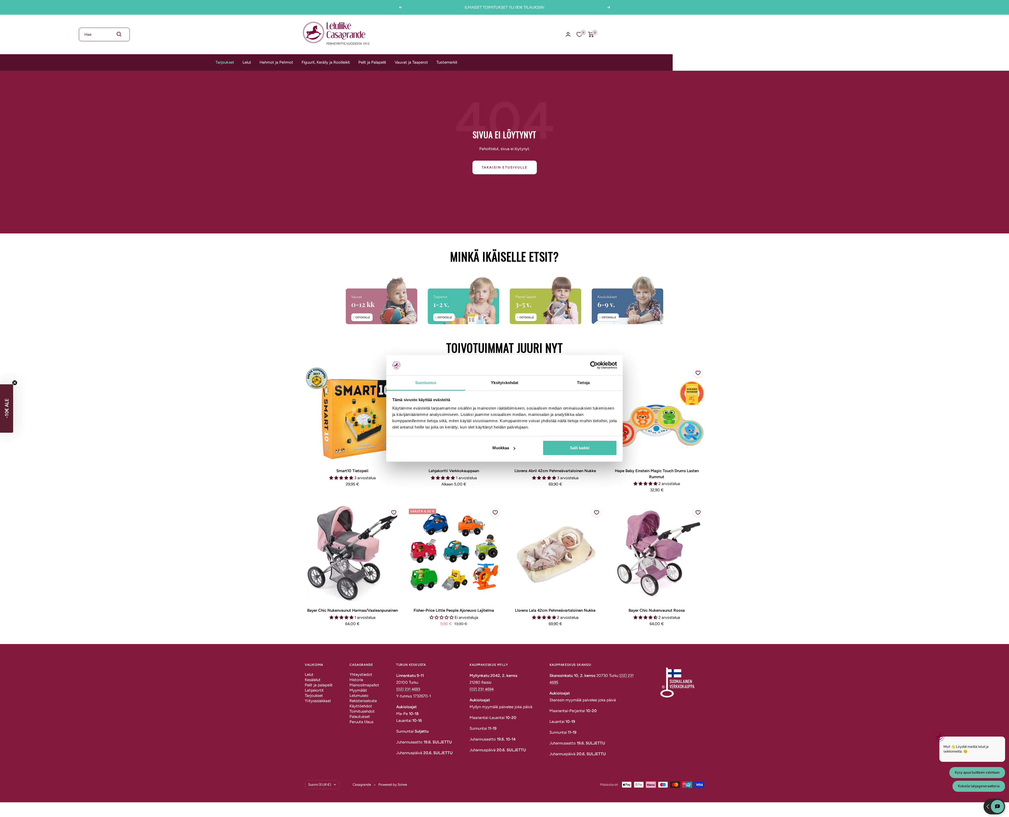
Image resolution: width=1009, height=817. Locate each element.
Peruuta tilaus (361, 721)
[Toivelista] (579, 34)
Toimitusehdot (362, 711)
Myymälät (358, 690)
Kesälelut (313, 679)
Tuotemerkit (446, 62)
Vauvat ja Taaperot (411, 62)
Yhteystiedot (360, 674)
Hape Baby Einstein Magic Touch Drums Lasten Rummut (657, 473)
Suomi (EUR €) (319, 785)
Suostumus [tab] (425, 382)
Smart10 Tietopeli (352, 470)
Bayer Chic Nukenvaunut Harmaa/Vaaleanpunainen (352, 610)
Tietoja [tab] (583, 382)
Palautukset (359, 716)
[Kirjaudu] (568, 34)
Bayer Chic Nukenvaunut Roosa (657, 610)
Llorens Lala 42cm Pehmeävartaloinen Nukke (555, 610)
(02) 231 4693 (408, 689)
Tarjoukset (224, 62)
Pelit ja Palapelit (372, 62)
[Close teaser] (14, 382)
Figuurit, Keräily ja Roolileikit (326, 62)
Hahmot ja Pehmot (276, 62)
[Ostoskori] (591, 34)
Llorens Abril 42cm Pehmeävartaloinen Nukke (555, 470)
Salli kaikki (579, 448)
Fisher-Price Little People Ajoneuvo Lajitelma (454, 610)
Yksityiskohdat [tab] (504, 382)
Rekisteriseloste (363, 700)
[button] (6, 408)
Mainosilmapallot (364, 685)
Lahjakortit (314, 690)
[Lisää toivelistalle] (698, 372)
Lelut (247, 62)
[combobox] (104, 34)
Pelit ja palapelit (319, 685)
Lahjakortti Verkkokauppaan (454, 470)
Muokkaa (500, 448)
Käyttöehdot (360, 706)
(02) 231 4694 (482, 689)
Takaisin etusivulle (505, 167)
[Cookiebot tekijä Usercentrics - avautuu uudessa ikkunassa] (594, 365)
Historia (356, 679)
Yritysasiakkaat (318, 700)
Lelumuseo (358, 695)
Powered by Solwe (392, 785)
